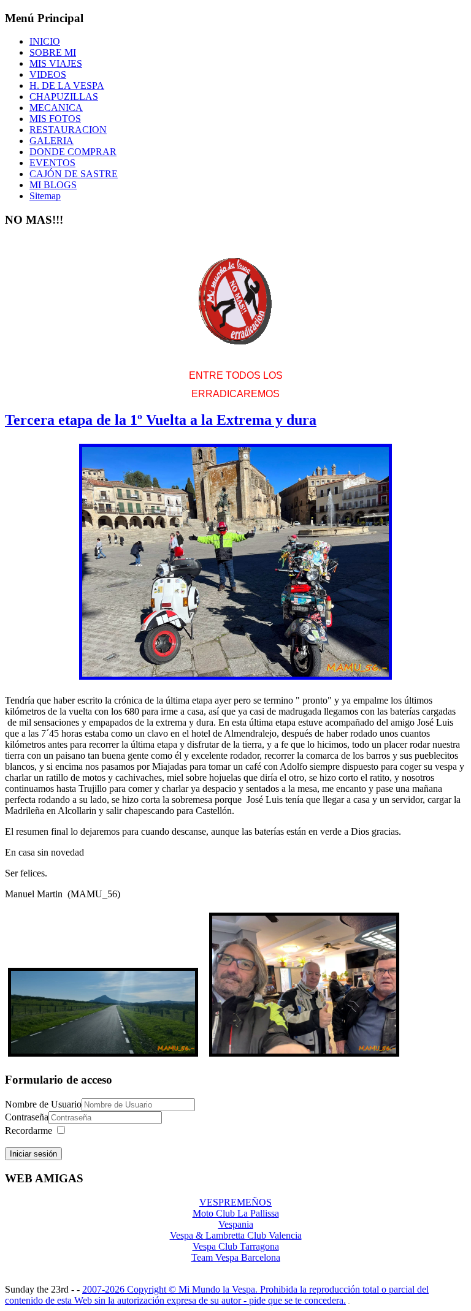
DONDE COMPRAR (73, 151)
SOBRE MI (52, 52)
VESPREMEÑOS (235, 1202)
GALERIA (51, 140)
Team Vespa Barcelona (235, 1257)
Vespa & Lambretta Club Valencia (236, 1235)
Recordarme (28, 1130)
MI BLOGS (53, 185)
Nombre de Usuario (43, 1104)
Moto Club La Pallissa (236, 1213)
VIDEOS (47, 74)
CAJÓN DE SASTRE (73, 174)
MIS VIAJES (55, 63)
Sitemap (45, 196)
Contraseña (26, 1117)
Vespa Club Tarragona (236, 1246)
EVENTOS (52, 163)
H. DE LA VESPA (66, 85)
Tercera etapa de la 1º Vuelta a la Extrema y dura (160, 420)
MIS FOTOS (55, 118)
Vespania (235, 1224)
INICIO (44, 41)
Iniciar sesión (33, 1153)
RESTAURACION (68, 129)
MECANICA (56, 107)
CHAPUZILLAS (63, 96)
